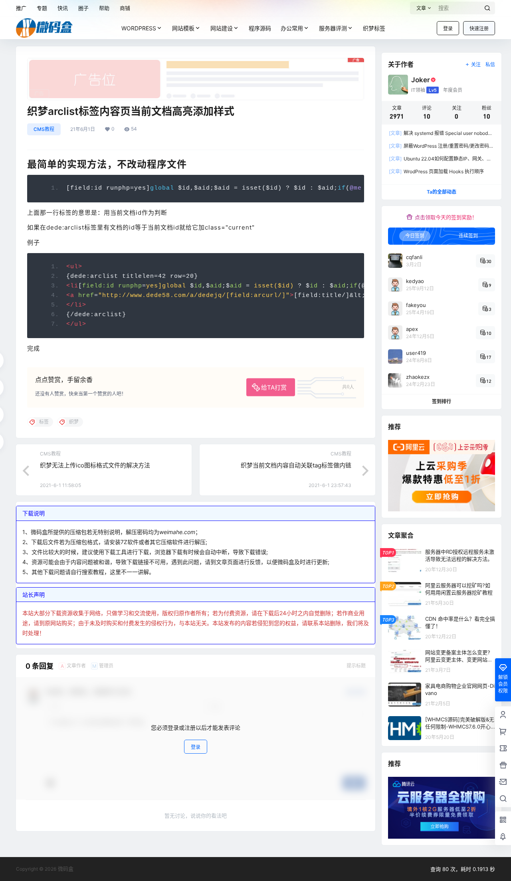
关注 (476, 64)
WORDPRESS (138, 28)
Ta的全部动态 (441, 192)
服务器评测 (333, 28)
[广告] (195, 62)
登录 (448, 29)
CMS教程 (44, 129)
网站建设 (221, 28)
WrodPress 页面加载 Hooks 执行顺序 (436, 171)
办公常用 (292, 28)
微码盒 (64, 868)
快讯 (62, 8)
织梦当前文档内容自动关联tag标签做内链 (296, 465)
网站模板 (183, 28)
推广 (21, 8)
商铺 (125, 8)
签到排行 (441, 401)
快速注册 (479, 29)
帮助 (104, 8)
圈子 (83, 8)
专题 (42, 8)
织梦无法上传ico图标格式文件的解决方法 (95, 465)
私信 (490, 64)
